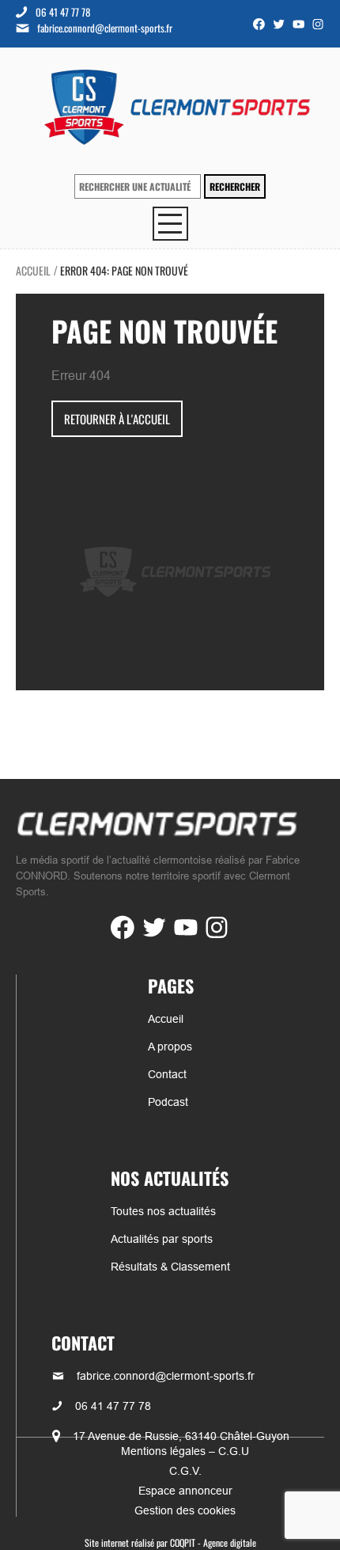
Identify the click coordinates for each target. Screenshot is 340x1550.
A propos (170, 1046)
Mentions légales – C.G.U (185, 1451)
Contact (167, 1074)
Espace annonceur (185, 1490)
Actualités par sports (162, 1239)
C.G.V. (185, 1471)
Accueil (33, 270)
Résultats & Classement (170, 1266)
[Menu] (170, 224)
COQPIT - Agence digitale (213, 1542)
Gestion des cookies (185, 1510)
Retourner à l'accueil (117, 418)
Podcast (168, 1102)
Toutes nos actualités (163, 1211)
